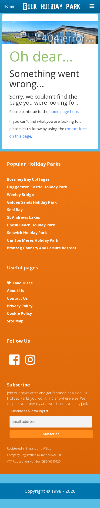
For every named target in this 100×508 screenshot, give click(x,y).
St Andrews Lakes (23, 217)
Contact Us (17, 298)
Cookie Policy (19, 313)
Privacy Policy (19, 306)
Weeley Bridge (20, 194)
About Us (15, 290)
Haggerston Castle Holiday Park (37, 187)
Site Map (15, 321)
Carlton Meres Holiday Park (32, 240)
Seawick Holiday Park (27, 232)
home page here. (64, 111)
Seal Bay (15, 209)
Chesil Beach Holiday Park (31, 225)
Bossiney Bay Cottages (28, 179)
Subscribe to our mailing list (29, 411)
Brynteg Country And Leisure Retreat (42, 248)
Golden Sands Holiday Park (32, 202)
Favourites (22, 283)
